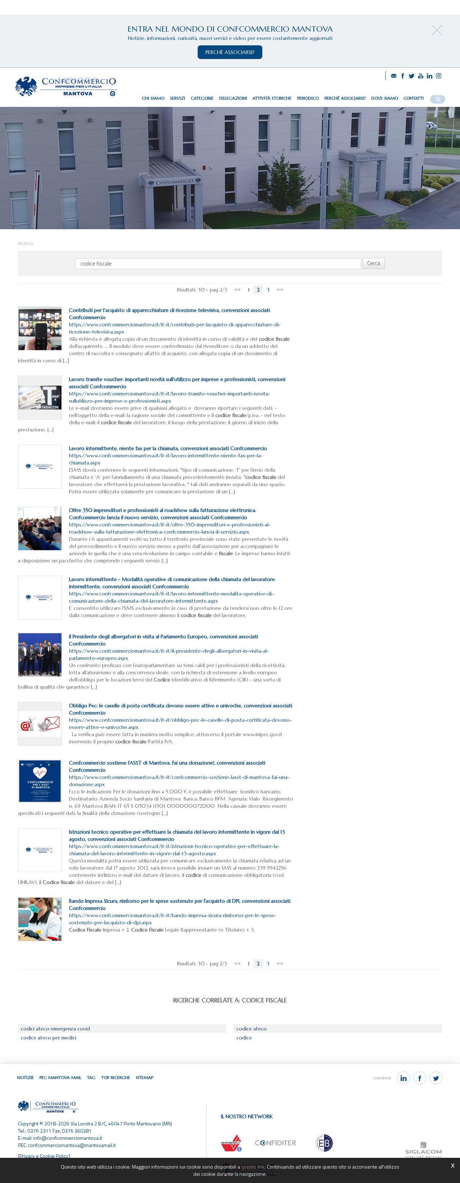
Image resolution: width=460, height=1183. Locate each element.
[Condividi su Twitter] (435, 1077)
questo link (253, 1166)
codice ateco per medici (48, 1037)
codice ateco (251, 1028)
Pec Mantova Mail (60, 1077)
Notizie (25, 1077)
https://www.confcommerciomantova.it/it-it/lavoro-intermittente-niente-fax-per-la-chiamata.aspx (168, 455)
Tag (91, 1077)
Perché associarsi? (345, 98)
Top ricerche (115, 1077)
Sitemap (144, 1077)
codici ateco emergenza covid (55, 1028)
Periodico (308, 98)
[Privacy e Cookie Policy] (44, 1156)
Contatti (414, 98)
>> (280, 289)
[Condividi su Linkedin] (403, 1077)
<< (237, 289)
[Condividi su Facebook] (419, 1077)
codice (244, 1037)
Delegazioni (233, 98)
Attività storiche (272, 98)
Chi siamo (153, 98)
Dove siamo (384, 98)
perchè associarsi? (230, 52)
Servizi (177, 98)
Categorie (202, 98)
